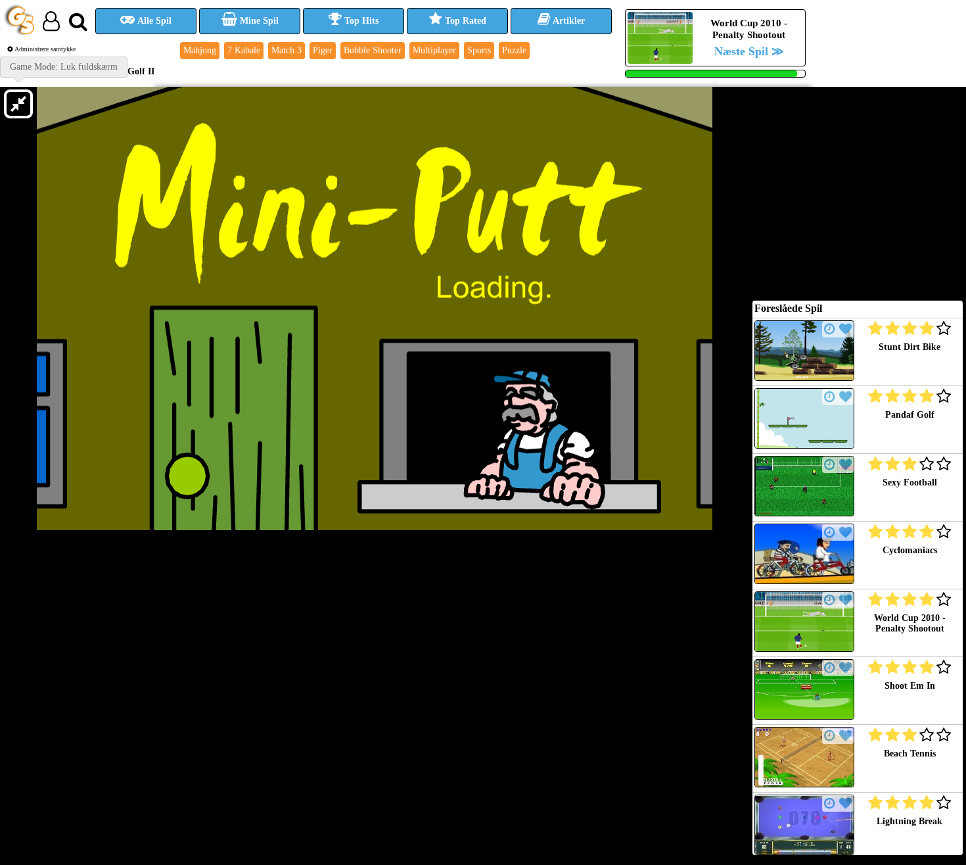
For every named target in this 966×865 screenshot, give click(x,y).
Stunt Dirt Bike (909, 347)
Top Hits (360, 21)
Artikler (568, 21)
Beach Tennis (910, 753)
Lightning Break (909, 821)
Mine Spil (258, 21)
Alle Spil (153, 21)
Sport (65, 71)
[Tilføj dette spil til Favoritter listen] (845, 329)
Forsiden (28, 71)
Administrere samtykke (44, 49)
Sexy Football (910, 482)
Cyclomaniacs (910, 550)
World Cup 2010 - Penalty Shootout (910, 623)
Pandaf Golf (909, 415)
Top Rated (464, 21)
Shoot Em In (910, 686)
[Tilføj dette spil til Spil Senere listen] (829, 329)
